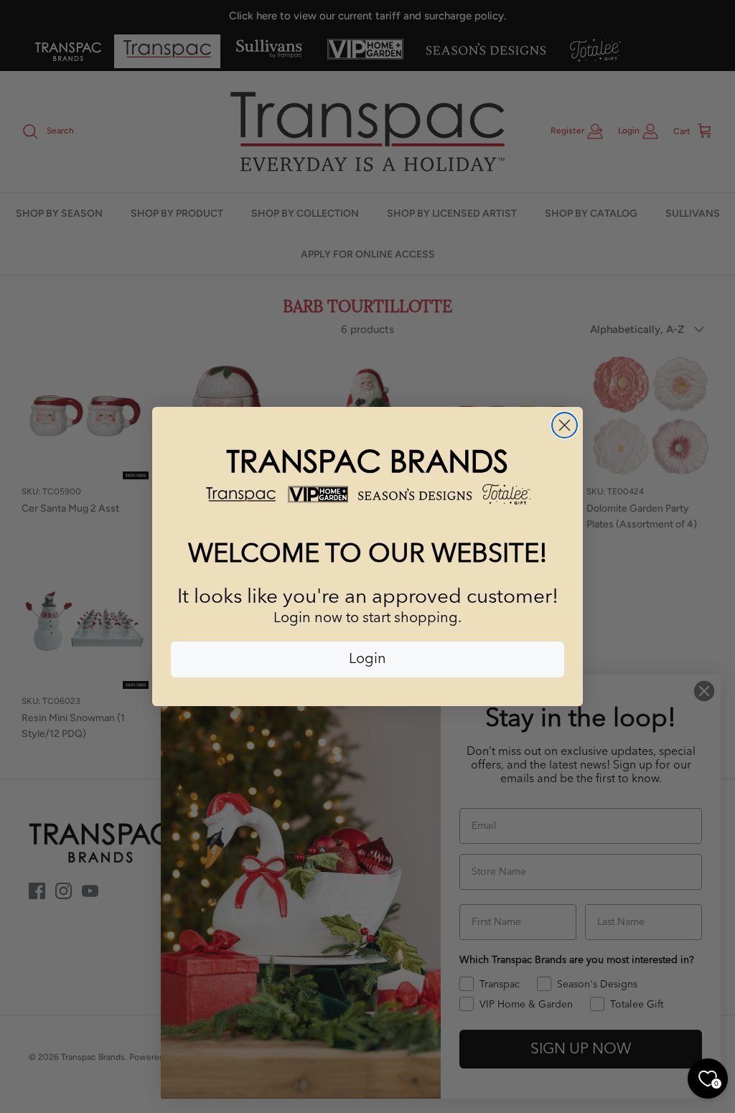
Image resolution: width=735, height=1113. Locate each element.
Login (367, 659)
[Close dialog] (564, 425)
